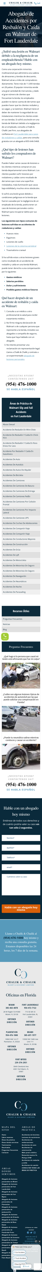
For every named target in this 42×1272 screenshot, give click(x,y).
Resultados (6, 1147)
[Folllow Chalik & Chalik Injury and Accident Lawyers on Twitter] (31, 1233)
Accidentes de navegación (14, 576)
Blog (5, 629)
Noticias (6, 624)
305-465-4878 (12, 1007)
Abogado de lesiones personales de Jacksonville (9, 1209)
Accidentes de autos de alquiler (17, 470)
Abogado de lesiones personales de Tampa (10, 1241)
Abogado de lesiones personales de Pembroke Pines (9, 1229)
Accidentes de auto (29, 1145)
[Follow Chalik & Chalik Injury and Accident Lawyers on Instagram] (34, 1233)
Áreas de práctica (8, 1140)
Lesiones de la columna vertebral (21, 246)
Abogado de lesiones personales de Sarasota (10, 1236)
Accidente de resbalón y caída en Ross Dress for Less (20, 444)
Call (38, 3)
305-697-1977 (30, 1035)
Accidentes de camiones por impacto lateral (19, 511)
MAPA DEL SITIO (31, 1237)
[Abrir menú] (4, 3)
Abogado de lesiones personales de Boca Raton (9, 1222)
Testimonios (6, 1145)
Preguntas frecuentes (10, 1150)
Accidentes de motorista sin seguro (18, 565)
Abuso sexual (9, 424)
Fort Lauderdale (30, 1004)
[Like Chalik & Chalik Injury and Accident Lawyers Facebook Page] (28, 1233)
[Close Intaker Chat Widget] (39, 1241)
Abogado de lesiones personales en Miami (10, 1180)
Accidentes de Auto (11, 459)
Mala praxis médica (29, 1153)
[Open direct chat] (36, 1241)
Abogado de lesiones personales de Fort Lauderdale (9, 1186)
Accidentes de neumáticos (14, 581)
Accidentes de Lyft (11, 555)
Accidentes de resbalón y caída (30, 1161)
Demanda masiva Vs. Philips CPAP (30, 1156)
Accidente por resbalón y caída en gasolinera (18, 452)
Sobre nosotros (7, 1137)
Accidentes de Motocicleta (14, 560)
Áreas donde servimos (10, 1142)
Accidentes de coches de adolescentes (20, 523)
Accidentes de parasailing (14, 592)
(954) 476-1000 (21, 383)
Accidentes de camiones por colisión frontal (19, 503)
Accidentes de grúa (11, 549)
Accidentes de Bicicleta (13, 475)
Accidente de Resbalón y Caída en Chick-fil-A (20, 436)
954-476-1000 (12, 1035)
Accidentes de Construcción (15, 544)
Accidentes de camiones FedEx (16, 496)
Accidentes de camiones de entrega (19, 491)
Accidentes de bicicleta (30, 1135)
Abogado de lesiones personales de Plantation (9, 1201)
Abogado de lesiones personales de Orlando (10, 1216)
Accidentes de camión (30, 1165)
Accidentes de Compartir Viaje (16, 528)
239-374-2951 (21, 1062)
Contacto (5, 1153)
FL (37, 1014)
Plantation (12, 1032)
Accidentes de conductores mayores (19, 539)
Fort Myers (20, 1059)
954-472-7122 (30, 1007)
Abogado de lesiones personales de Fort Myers (9, 1194)
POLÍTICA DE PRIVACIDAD (30, 1243)
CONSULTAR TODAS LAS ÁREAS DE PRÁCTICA (31, 1169)
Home (4, 1135)
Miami (12, 1004)
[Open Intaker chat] (14, 1271)
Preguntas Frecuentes (12, 619)
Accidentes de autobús (13, 464)
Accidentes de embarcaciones (27, 1141)
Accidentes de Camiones (14, 480)
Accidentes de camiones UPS (16, 518)
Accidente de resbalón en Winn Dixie (19, 429)
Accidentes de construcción (27, 1148)
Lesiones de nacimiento (31, 1137)
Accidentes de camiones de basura (18, 485)
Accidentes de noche (12, 586)
